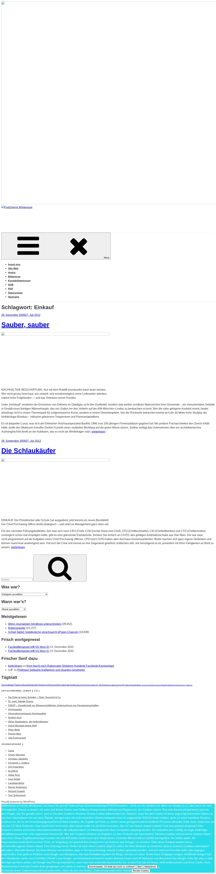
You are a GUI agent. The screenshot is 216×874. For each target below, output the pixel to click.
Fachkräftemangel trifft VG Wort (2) (28, 646)
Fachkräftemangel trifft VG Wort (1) (28, 651)
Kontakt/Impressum (19, 280)
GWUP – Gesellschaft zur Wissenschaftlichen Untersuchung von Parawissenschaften (53, 705)
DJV (84, 685)
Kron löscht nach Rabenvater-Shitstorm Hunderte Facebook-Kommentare (70, 665)
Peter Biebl (14, 729)
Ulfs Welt (13, 268)
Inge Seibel (14, 779)
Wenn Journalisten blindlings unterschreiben (34, 623)
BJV (151, 685)
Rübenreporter (16, 628)
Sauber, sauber (25, 324)
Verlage (52, 685)
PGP (10, 288)
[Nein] (158, 867)
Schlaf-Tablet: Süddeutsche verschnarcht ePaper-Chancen (43, 632)
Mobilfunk (165, 685)
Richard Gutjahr (16, 791)
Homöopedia (15, 709)
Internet (33, 685)
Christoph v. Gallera (18, 762)
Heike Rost (14, 775)
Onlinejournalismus (110, 685)
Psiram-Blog (14, 733)
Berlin (171, 685)
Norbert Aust (14, 717)
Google (121, 685)
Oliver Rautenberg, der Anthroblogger (28, 721)
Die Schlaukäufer (28, 450)
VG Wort (99, 685)
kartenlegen (15, 665)
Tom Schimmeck (17, 795)
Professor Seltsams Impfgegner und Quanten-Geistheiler (51, 669)
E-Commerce (145, 685)
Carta (11, 750)
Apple (175, 685)
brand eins (14, 264)
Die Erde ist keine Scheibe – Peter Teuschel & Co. (34, 697)
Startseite (13, 296)
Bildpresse (14, 276)
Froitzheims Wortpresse (49, 217)
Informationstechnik (65, 685)
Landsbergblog (16, 783)
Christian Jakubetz (18, 758)
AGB (10, 284)
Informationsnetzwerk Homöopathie (27, 713)
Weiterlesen (150, 866)
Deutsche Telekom (185, 685)
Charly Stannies (16, 754)
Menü (106, 257)
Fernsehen (157, 685)
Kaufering (78, 685)
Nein (139, 866)
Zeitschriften (91, 685)
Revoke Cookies (141, 870)
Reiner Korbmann (17, 787)
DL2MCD (13, 771)
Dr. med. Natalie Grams (20, 701)
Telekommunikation (132, 685)
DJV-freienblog (16, 766)
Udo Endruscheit (17, 737)
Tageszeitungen (22, 685)
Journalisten (7, 685)
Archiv (12, 272)
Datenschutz (15, 292)
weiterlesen (98, 431)
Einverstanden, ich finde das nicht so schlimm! (112, 866)
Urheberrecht (43, 685)
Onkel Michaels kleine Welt (22, 725)
